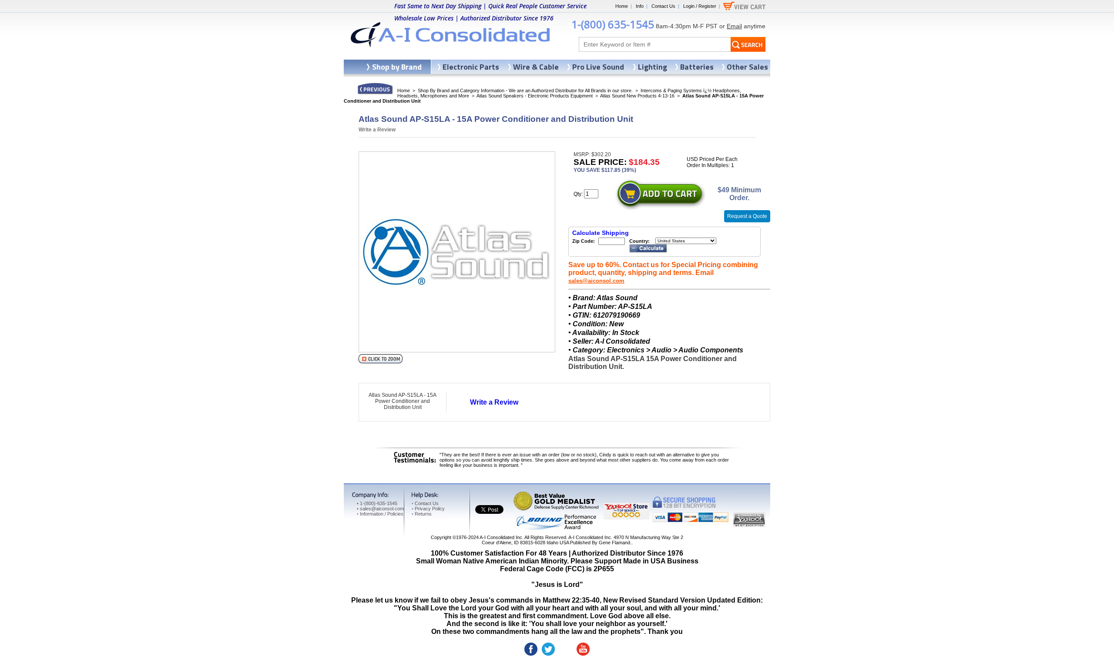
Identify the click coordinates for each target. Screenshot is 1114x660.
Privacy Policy (428, 508)
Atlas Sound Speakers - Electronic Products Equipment (534, 95)
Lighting (652, 67)
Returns (422, 513)
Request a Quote (747, 216)
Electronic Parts (471, 67)
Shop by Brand (397, 67)
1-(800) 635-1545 (612, 24)
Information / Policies (380, 513)
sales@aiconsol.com (596, 281)
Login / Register (699, 6)
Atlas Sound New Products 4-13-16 (637, 95)
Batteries (697, 67)
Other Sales (747, 67)
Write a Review (377, 130)
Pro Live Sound (598, 67)
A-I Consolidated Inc (501, 537)
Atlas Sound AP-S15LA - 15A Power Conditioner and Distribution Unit (402, 401)
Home (621, 6)
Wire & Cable (536, 67)
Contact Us (663, 6)
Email (734, 26)
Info (640, 6)
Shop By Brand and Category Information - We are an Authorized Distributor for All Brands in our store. (525, 90)
